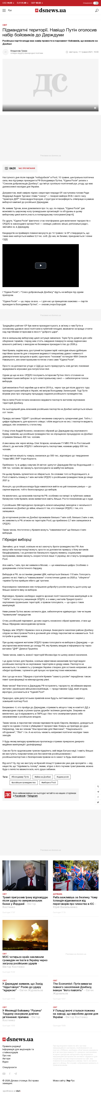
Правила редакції (11, 1046)
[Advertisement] (50, 136)
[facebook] (9, 1074)
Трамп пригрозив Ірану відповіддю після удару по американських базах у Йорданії (25, 902)
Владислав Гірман (18, 51)
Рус (10, 10)
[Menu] (4, 10)
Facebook (20, 796)
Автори (6, 1059)
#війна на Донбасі (43, 777)
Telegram (32, 796)
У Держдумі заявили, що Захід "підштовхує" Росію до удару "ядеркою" (22, 987)
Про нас (6, 1056)
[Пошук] (97, 10)
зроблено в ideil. (11, 1091)
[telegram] (15, 1074)
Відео (5, 1062)
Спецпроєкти (9, 1067)
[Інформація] (95, 108)
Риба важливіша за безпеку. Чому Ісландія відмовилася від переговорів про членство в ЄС (75, 902)
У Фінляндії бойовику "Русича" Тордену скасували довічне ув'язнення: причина (22, 1016)
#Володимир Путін (20, 777)
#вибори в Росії (49, 783)
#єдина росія (63, 777)
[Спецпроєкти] (96, 3)
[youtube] (4, 1074)
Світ (4, 25)
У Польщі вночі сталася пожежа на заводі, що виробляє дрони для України (75, 1014)
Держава (57, 894)
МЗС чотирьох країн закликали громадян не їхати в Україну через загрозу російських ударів (24, 962)
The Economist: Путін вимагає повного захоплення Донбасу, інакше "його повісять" (73, 989)
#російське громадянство (24, 783)
